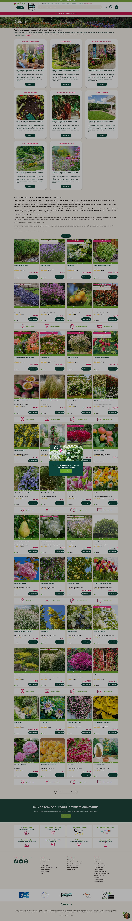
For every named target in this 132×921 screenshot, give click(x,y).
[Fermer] (81, 447)
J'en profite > (66, 471)
